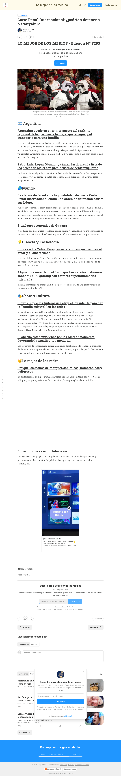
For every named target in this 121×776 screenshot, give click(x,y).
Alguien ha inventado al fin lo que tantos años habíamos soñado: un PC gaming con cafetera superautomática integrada (59, 275)
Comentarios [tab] (24, 644)
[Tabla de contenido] (2, 388)
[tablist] (28, 644)
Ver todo (23, 732)
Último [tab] (33, 674)
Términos (71, 765)
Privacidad (63, 765)
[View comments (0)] (25, 37)
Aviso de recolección (82, 765)
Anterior (26, 627)
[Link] (14, 43)
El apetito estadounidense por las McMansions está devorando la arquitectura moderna (56, 338)
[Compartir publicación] (85, 5)
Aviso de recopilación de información (52, 709)
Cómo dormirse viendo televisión (42, 451)
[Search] (80, 5)
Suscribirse (95, 5)
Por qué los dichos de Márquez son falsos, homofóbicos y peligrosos (59, 369)
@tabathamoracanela (52, 539)
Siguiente (94, 627)
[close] (83, 672)
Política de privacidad (76, 709)
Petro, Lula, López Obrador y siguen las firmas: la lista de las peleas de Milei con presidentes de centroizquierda (59, 166)
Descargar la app (70, 769)
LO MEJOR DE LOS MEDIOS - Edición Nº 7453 (35, 720)
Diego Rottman (28, 29)
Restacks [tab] (34, 644)
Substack (51, 773)
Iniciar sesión (111, 5)
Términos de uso (60, 707)
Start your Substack (54, 769)
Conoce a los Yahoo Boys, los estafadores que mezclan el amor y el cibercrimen (59, 251)
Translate (23, 15)
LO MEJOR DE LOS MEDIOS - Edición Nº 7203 (58, 43)
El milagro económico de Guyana (42, 225)
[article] (60, 719)
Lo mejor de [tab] (23, 674)
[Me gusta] (19, 37)
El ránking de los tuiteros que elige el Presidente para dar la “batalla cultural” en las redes (60, 305)
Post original (23, 575)
